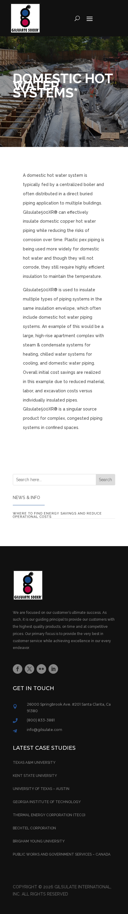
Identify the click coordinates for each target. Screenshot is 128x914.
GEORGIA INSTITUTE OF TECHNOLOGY (47, 802)
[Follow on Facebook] (17, 669)
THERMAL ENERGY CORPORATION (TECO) (49, 815)
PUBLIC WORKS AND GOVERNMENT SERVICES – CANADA (61, 854)
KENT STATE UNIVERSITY (35, 776)
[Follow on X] (29, 669)
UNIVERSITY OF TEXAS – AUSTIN (41, 789)
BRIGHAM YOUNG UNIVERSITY (39, 841)
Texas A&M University (34, 762)
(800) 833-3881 (41, 720)
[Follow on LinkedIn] (53, 669)
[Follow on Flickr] (41, 669)
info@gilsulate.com (44, 729)
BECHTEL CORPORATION (34, 828)
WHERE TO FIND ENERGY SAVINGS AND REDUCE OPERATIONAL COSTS (57, 515)
